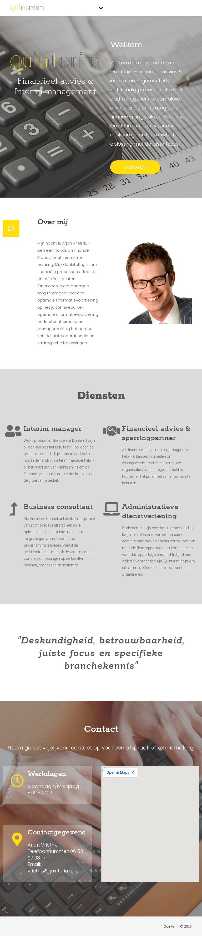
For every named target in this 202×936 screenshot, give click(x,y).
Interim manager (53, 428)
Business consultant (58, 507)
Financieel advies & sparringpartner (156, 433)
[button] (135, 167)
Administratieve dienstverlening (150, 511)
